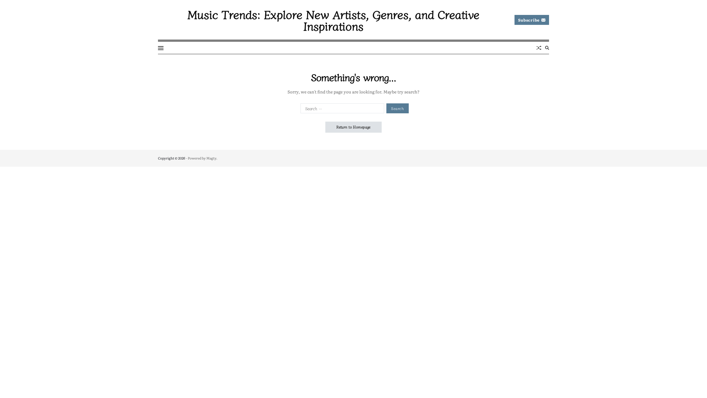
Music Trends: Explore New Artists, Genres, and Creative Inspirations (333, 20)
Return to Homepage (353, 127)
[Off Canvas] (160, 48)
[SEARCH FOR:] (341, 109)
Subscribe (529, 20)
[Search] (547, 48)
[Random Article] (538, 47)
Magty (211, 158)
